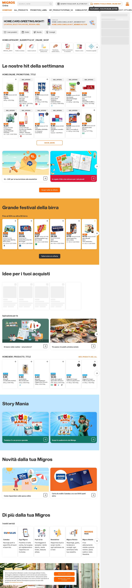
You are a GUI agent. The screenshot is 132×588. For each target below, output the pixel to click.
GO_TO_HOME (8, 3)
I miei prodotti (12, 32)
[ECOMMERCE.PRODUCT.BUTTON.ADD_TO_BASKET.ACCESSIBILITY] (16, 79)
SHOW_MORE (49, 143)
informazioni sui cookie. (16, 582)
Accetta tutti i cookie (64, 574)
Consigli (52, 32)
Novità (39, 32)
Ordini (27, 32)
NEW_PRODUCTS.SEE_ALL (88, 357)
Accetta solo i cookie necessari (64, 579)
